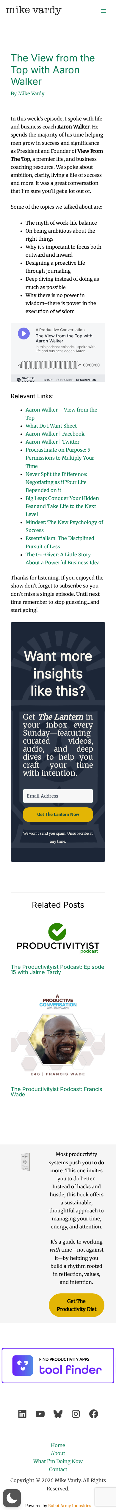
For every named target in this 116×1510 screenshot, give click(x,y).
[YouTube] (40, 1414)
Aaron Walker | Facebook (55, 434)
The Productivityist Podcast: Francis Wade (56, 1092)
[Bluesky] (58, 1414)
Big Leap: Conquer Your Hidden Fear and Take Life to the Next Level (62, 506)
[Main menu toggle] (103, 11)
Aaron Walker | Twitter (52, 442)
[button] (12, 1498)
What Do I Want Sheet (51, 426)
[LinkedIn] (22, 1414)
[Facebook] (93, 1414)
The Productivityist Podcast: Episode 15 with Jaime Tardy (57, 969)
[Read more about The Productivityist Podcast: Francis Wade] (58, 1034)
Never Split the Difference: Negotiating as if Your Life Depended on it (56, 482)
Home (58, 1445)
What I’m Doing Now (58, 1461)
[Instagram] (75, 1414)
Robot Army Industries (69, 1505)
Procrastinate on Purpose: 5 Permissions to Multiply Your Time (60, 458)
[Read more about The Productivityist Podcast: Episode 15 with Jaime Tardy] (58, 938)
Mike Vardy (34, 10)
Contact (58, 1469)
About (58, 1453)
